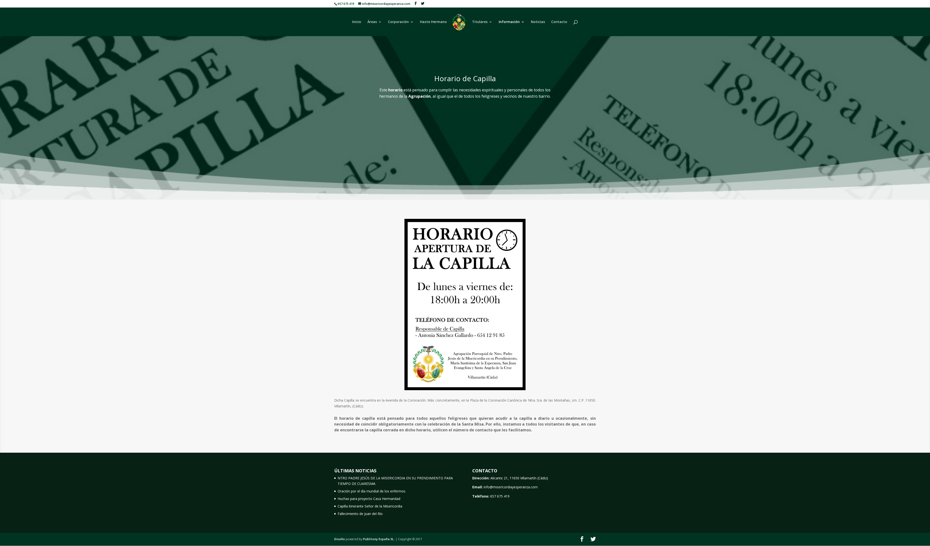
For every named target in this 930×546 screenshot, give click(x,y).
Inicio (356, 22)
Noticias (538, 22)
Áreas (372, 22)
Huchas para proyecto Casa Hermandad (369, 498)
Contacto (559, 22)
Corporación (398, 22)
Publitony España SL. (379, 539)
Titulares (480, 22)
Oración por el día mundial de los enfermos (371, 491)
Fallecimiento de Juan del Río (360, 513)
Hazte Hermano (433, 22)
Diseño (339, 539)
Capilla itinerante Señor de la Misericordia (370, 506)
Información (509, 22)
